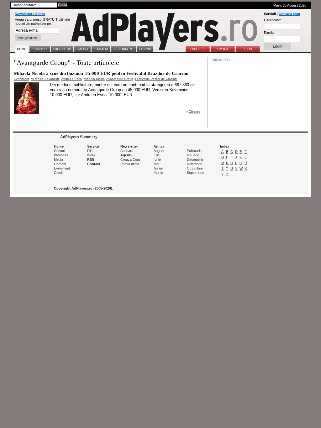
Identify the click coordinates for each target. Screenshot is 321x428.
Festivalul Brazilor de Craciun (156, 79)
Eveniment (21, 79)
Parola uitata (129, 164)
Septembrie (195, 173)
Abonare (126, 151)
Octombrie (195, 168)
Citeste (194, 111)
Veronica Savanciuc (45, 79)
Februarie (194, 151)
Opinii (58, 173)
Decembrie (195, 159)
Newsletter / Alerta (30, 14)
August (159, 151)
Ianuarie (193, 155)
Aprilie (158, 168)
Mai (156, 164)
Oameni (60, 164)
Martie (158, 173)
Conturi (59, 151)
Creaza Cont (130, 159)
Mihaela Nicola (94, 79)
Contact (93, 164)
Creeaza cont (289, 14)
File (89, 151)
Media (58, 159)
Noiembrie (194, 164)
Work (91, 155)
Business (61, 155)
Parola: (269, 32)
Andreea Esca (71, 79)
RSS (90, 159)
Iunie (157, 159)
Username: (272, 20)
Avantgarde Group (119, 79)
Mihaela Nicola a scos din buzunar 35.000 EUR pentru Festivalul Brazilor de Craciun (101, 73)
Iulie (157, 155)
